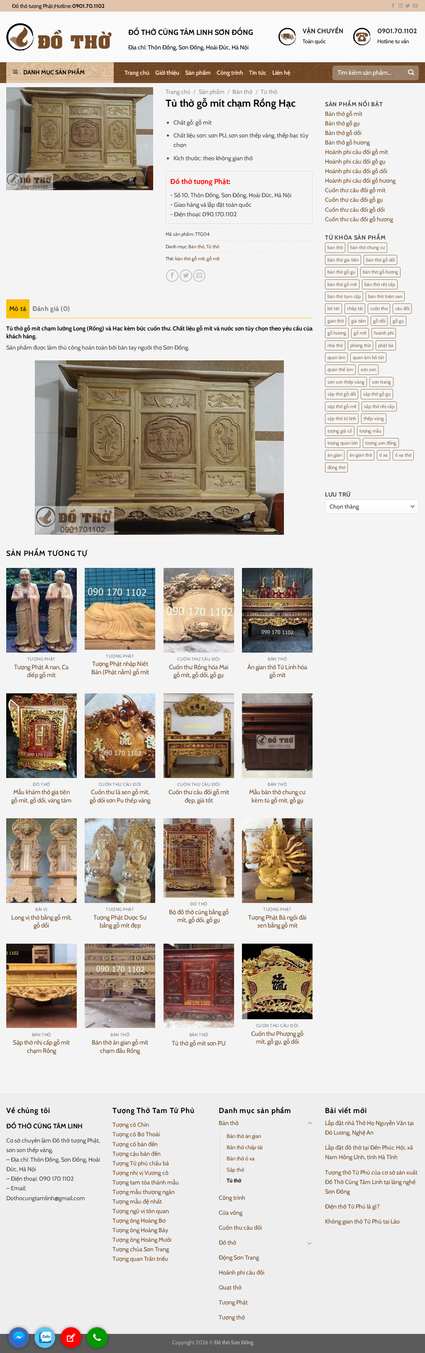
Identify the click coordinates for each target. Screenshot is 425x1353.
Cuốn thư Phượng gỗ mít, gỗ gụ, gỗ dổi (277, 1038)
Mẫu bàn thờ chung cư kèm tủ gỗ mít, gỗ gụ (277, 796)
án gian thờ (360, 455)
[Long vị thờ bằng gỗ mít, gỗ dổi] (41, 860)
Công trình (230, 72)
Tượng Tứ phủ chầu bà (140, 1163)
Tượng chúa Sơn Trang (140, 1249)
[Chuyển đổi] (310, 1123)
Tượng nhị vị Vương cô (140, 1173)
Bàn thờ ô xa (240, 1158)
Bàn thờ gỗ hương (347, 142)
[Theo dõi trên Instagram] (400, 5)
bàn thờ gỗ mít (190, 259)
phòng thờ (360, 345)
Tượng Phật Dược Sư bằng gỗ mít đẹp (120, 922)
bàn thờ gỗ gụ (341, 272)
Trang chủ (137, 72)
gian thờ (335, 321)
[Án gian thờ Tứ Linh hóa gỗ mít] (277, 610)
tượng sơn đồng (380, 443)
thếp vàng (374, 418)
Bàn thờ (242, 91)
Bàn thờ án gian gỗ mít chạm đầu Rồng (120, 1047)
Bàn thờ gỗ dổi (343, 133)
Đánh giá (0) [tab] (51, 309)
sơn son (368, 369)
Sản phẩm (198, 72)
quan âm (336, 357)
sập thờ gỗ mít (342, 406)
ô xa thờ (403, 455)
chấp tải (355, 308)
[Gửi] (410, 72)
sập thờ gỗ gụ (377, 394)
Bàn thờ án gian (244, 1136)
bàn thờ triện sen (385, 296)
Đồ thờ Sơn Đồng (233, 1342)
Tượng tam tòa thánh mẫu (145, 1182)
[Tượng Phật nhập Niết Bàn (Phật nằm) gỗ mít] (120, 608)
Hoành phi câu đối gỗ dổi (356, 171)
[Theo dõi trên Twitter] (407, 5)
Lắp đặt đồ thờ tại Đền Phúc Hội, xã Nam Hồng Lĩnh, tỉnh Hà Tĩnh (369, 1152)
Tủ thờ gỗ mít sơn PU (199, 1043)
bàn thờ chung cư (367, 247)
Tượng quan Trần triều (140, 1258)
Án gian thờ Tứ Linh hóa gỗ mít (277, 671)
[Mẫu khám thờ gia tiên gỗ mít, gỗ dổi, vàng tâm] (41, 735)
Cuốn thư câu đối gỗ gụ (354, 199)
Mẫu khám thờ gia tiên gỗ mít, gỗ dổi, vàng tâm (41, 796)
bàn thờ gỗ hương (380, 272)
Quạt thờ (230, 1287)
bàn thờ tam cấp (344, 296)
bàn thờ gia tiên (343, 260)
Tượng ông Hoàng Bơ (139, 1220)
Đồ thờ (227, 1242)
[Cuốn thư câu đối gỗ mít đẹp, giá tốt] (199, 735)
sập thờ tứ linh (341, 418)
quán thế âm (340, 369)
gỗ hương (336, 333)
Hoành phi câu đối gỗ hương (360, 180)
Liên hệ (281, 72)
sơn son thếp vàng (345, 382)
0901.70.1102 (88, 5)
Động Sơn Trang (239, 1257)
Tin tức (257, 72)
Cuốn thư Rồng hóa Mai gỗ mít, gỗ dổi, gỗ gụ (198, 671)
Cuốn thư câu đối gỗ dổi (355, 209)
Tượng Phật (233, 1302)
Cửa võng (230, 1212)
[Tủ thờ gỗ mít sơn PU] (199, 986)
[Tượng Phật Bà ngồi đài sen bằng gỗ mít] (277, 860)
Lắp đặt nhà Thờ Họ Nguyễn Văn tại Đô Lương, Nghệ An (369, 1127)
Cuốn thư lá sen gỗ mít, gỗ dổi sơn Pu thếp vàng (120, 796)
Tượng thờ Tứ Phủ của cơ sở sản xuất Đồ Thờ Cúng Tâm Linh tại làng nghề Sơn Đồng (371, 1182)
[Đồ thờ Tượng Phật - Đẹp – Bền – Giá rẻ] (61, 37)
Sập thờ (235, 1169)
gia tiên (358, 321)
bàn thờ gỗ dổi (380, 260)
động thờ (336, 467)
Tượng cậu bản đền (136, 1153)
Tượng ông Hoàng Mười (141, 1239)
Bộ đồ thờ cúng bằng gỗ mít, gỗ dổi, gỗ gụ (199, 916)
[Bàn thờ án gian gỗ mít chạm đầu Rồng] (120, 986)
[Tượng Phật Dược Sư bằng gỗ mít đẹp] (120, 860)
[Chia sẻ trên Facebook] (172, 275)
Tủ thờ (269, 91)
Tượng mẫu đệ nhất (137, 1201)
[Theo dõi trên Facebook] (393, 5)
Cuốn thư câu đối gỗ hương (359, 219)
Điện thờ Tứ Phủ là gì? (352, 1206)
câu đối (402, 308)
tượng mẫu (370, 431)
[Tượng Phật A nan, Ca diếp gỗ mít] (41, 610)
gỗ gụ (398, 321)
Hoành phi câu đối (241, 1272)
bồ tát (333, 308)
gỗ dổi (379, 321)
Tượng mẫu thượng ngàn (143, 1192)
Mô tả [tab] (18, 309)
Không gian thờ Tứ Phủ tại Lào (362, 1221)
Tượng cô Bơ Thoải (136, 1134)
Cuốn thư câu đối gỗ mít (355, 190)
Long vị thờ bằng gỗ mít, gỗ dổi (41, 922)
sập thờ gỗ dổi (341, 394)
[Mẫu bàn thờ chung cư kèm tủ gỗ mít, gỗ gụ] (277, 735)
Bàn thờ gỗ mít (343, 113)
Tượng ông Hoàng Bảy (140, 1230)
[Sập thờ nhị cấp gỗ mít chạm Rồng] (41, 986)
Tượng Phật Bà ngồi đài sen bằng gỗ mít (277, 922)
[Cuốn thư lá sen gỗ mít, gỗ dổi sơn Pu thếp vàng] (120, 735)
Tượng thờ (232, 1317)
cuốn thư (379, 308)
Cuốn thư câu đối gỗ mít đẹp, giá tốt (199, 796)
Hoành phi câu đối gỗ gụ (355, 161)
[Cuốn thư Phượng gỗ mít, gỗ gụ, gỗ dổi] (277, 981)
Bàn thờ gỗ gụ (342, 123)
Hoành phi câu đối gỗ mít (356, 152)
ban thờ (335, 247)
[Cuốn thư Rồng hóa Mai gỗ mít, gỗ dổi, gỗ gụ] (199, 610)
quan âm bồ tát (368, 357)
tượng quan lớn (342, 443)
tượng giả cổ (339, 431)
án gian (334, 455)
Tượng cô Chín (130, 1124)
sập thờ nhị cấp (379, 406)
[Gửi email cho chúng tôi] (415, 5)
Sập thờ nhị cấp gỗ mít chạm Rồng (41, 1047)
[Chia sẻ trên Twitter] (186, 275)
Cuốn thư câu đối (240, 1227)
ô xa (383, 455)
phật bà (385, 345)
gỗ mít (213, 259)
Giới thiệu (167, 72)
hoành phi (383, 333)
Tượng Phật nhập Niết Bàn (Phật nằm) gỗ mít (120, 668)
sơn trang (381, 382)
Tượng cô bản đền (135, 1144)
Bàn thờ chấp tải (245, 1147)
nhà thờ (335, 345)
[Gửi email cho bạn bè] (199, 275)
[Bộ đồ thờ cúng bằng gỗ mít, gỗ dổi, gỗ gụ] (199, 858)
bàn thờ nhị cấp (379, 284)
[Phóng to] (16, 181)
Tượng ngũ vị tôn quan (140, 1211)
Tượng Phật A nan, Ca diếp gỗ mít (41, 671)
